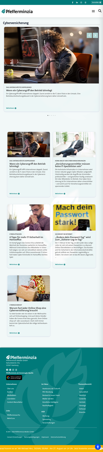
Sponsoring (46, 419)
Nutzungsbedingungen (32, 437)
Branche (82, 412)
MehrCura (11, 418)
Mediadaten (11, 395)
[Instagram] (13, 370)
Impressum (45, 437)
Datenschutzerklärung (58, 437)
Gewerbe (82, 399)
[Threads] (16, 370)
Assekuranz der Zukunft (51, 388)
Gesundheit (83, 392)
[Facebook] (7, 370)
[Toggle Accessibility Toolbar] (98, 447)
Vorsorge (82, 405)
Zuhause (82, 409)
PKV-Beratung (47, 392)
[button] (93, 11)
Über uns (10, 388)
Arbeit (81, 388)
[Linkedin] (10, 370)
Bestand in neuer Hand (51, 395)
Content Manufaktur (15, 402)
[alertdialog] (51, 448)
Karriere (10, 392)
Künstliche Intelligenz (50, 402)
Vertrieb (82, 402)
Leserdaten (11, 399)
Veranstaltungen (48, 423)
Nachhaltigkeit (47, 405)
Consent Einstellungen (14, 437)
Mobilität (82, 395)
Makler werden (48, 399)
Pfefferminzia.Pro (13, 415)
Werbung (45, 416)
